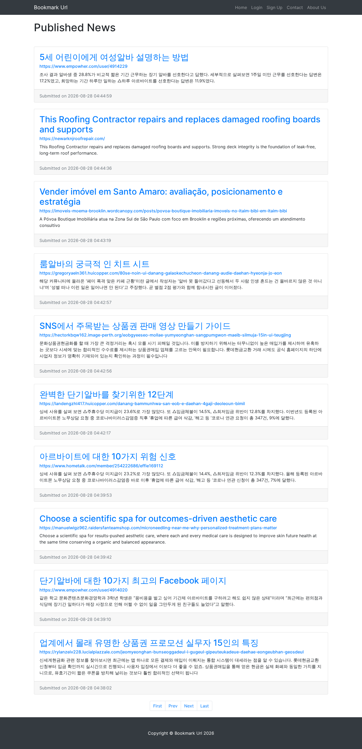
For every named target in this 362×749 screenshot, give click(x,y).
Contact (295, 7)
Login (256, 7)
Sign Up (274, 7)
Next (189, 705)
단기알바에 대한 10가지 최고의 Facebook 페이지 (133, 580)
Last (204, 705)
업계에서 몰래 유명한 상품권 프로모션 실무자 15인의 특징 (149, 643)
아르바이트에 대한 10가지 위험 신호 (107, 456)
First (157, 705)
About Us (316, 7)
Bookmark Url (51, 7)
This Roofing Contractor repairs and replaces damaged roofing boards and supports (179, 124)
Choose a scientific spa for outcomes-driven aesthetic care (158, 518)
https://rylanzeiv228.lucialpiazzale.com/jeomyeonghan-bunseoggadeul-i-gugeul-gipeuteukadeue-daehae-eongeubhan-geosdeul (171, 651)
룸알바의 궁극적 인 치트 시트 (94, 264)
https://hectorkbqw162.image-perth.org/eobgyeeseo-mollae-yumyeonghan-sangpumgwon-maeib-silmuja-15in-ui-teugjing (165, 335)
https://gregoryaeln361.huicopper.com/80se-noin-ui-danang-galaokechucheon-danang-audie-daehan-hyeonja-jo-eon (160, 273)
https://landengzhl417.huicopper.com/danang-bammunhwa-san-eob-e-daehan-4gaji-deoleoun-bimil (142, 403)
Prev (173, 705)
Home (241, 7)
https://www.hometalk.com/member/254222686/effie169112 (101, 465)
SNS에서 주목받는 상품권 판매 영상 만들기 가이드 (135, 326)
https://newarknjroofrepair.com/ (72, 138)
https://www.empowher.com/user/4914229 (83, 66)
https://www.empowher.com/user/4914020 (83, 590)
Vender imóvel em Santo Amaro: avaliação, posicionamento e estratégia (161, 196)
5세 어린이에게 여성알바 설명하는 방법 (114, 57)
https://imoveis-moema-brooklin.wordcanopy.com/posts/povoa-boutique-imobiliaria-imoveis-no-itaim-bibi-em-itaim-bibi (163, 210)
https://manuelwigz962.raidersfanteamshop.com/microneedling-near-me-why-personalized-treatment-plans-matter (158, 527)
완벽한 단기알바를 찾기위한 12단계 (106, 394)
